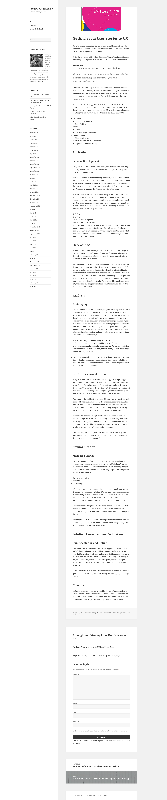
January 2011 (34, 286)
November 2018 (35, 157)
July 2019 (33, 154)
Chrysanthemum (78, 795)
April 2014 (33, 182)
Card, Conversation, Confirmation (86, 253)
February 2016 (34, 161)
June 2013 (33, 209)
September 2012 (35, 234)
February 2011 (34, 283)
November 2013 (35, 199)
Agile (100, 613)
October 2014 (34, 175)
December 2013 (35, 195)
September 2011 (35, 265)
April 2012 (33, 248)
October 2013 (34, 202)
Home (32, 22)
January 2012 (34, 258)
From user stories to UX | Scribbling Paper (98, 647)
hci (115, 613)
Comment (76, 674)
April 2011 (33, 279)
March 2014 (33, 185)
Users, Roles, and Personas (106, 166)
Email (76, 712)
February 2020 (34, 147)
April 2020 (33, 140)
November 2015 (35, 164)
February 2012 (34, 255)
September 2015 (35, 168)
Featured (106, 613)
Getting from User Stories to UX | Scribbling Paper (101, 655)
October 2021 (34, 133)
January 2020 (34, 150)
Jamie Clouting (91, 613)
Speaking (33, 25)
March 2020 (33, 143)
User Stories (96, 46)
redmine (99, 467)
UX (110, 613)
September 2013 (35, 206)
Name (75, 703)
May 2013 (33, 213)
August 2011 (34, 269)
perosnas (123, 613)
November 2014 (35, 171)
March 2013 (33, 220)
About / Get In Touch (36, 29)
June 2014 (33, 178)
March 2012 (33, 251)
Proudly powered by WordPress (96, 795)
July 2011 (33, 272)
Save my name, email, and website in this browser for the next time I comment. (101, 731)
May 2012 (33, 244)
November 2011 (35, 262)
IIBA (118, 613)
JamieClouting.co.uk (41, 8)
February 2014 (34, 189)
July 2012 (33, 237)
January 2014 (34, 192)
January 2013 (34, 223)
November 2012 (35, 230)
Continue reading (36, 81)
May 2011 (33, 276)
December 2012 (35, 227)
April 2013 (33, 216)
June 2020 (33, 136)
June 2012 (33, 241)
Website (76, 721)
